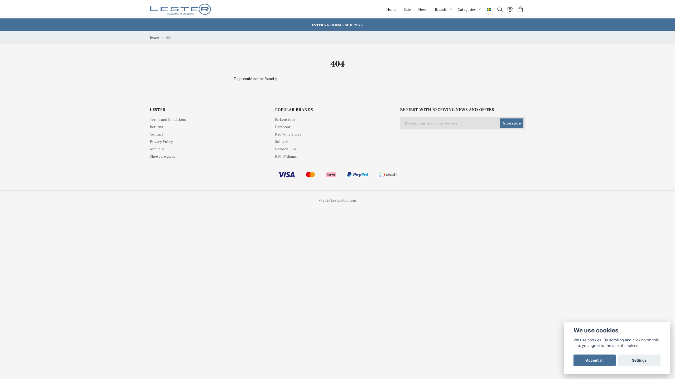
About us (157, 148)
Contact (156, 134)
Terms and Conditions (168, 119)
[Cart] (520, 9)
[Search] (500, 9)
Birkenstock (285, 119)
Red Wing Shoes (288, 134)
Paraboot (283, 126)
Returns (156, 126)
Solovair (282, 141)
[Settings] (510, 9)
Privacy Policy (161, 141)
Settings (639, 360)
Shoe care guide (162, 156)
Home (154, 37)
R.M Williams (286, 156)
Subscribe (512, 123)
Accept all (595, 360)
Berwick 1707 (285, 148)
